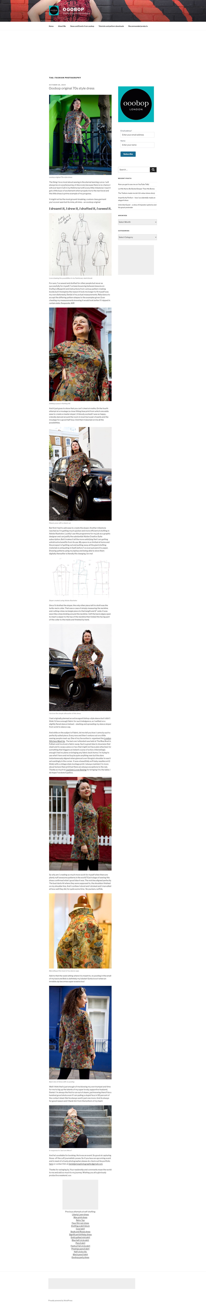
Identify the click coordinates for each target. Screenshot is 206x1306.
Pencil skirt (80, 1243)
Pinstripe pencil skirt (80, 1249)
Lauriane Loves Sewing (76, 770)
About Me (62, 26)
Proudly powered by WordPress (60, 1300)
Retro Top (80, 1220)
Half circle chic (80, 1252)
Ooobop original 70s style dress (71, 88)
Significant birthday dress (80, 1234)
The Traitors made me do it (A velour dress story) (136, 193)
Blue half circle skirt (80, 1240)
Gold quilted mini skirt (80, 1237)
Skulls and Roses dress (80, 1232)
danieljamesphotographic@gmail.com (86, 1164)
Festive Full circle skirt (80, 1246)
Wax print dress (80, 1217)
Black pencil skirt (80, 1254)
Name (123, 141)
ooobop (73, 9)
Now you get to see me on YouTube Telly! (133, 184)
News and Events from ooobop (82, 26)
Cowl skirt (80, 1229)
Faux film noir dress (80, 1223)
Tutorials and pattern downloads (111, 26)
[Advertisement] (103, 48)
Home (51, 26)
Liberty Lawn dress (80, 1214)
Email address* (126, 131)
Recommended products (138, 26)
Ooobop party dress (80, 1257)
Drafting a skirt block (80, 1226)
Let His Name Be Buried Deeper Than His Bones (136, 189)
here (51, 1164)
